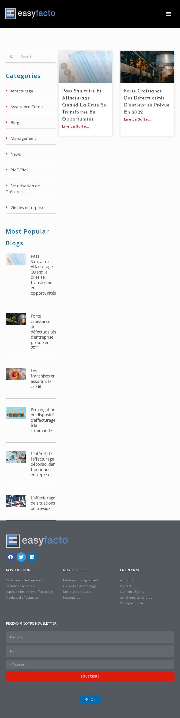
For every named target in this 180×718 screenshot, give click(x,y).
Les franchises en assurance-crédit (43, 378)
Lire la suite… (75, 126)
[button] (168, 13)
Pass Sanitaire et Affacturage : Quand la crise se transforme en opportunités (43, 274)
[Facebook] (10, 557)
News (16, 154)
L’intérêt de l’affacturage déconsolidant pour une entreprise (43, 464)
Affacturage (22, 91)
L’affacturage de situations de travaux (43, 503)
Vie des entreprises (28, 207)
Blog (15, 122)
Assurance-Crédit (27, 106)
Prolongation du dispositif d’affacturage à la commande (43, 420)
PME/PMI (19, 169)
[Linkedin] (32, 557)
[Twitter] (21, 557)
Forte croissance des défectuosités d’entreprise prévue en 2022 (43, 331)
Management (23, 138)
